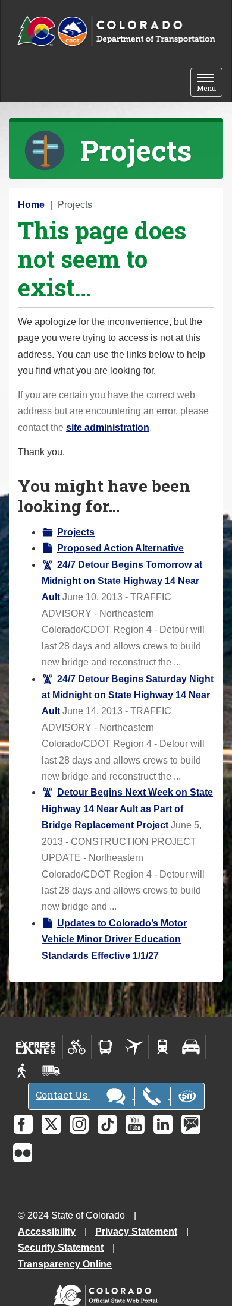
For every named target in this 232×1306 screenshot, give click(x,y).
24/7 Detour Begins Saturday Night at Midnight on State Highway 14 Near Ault (128, 695)
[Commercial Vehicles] (51, 1071)
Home (31, 205)
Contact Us (63, 1095)
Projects (76, 532)
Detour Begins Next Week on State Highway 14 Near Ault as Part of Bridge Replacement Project (127, 808)
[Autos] (191, 1047)
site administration (107, 427)
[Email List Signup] (191, 1124)
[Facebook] (23, 1124)
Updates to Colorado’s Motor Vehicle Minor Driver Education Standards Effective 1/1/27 (114, 939)
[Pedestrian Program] (22, 1071)
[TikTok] (107, 1124)
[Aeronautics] (134, 1047)
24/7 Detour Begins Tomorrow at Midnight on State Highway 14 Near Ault (122, 581)
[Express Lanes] (36, 1047)
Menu (209, 83)
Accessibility (47, 1231)
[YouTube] (135, 1124)
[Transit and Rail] (105, 1047)
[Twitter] (51, 1124)
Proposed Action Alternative (120, 548)
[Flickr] (22, 1152)
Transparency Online (65, 1264)
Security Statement (61, 1247)
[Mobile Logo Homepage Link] (116, 31)
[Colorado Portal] (108, 1293)
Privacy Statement (136, 1231)
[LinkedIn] (163, 1124)
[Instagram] (79, 1124)
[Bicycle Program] (77, 1047)
